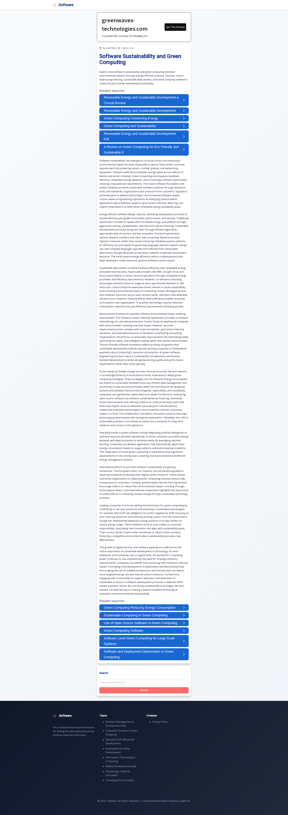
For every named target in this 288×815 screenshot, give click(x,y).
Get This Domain (175, 27)
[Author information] (119, 48)
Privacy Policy (159, 721)
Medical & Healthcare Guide (121, 766)
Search (144, 690)
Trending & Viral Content (120, 780)
